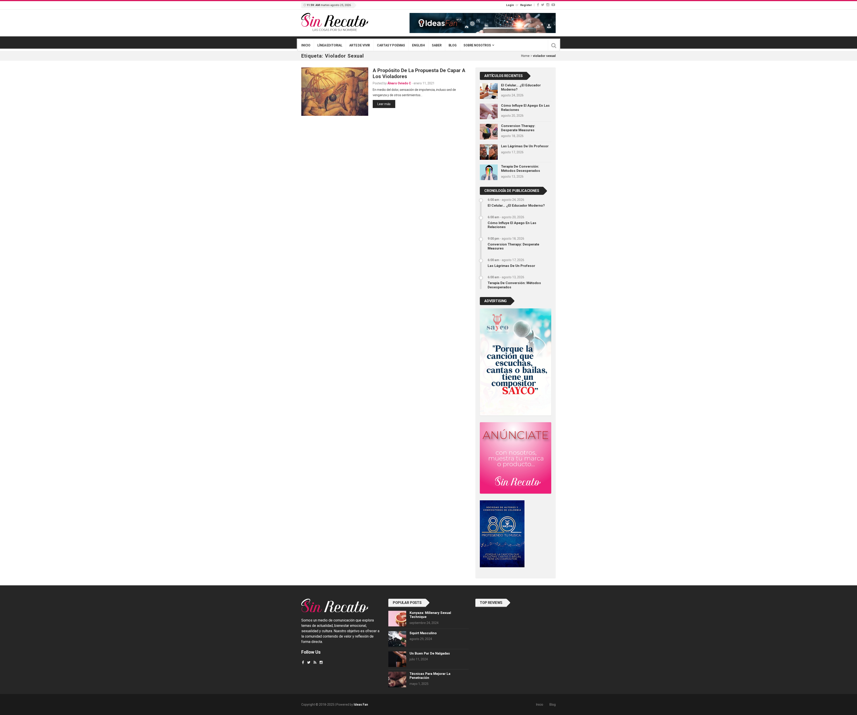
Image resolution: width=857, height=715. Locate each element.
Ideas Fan (361, 704)
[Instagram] (548, 5)
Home (525, 56)
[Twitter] (542, 5)
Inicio (305, 45)
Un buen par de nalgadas (430, 653)
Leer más (384, 104)
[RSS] (315, 662)
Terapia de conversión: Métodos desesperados (520, 168)
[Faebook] (303, 662)
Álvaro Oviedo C (399, 83)
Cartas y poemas (391, 45)
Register (526, 5)
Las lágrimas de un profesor (525, 146)
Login (510, 5)
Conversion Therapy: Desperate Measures (518, 128)
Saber (436, 45)
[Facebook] (538, 5)
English (418, 45)
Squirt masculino (423, 633)
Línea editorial (329, 45)
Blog (453, 45)
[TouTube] (553, 5)
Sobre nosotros (477, 45)
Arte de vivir (359, 45)
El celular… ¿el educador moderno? (516, 206)
